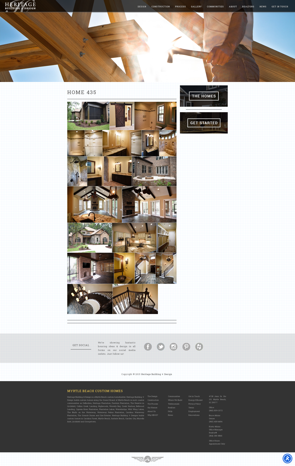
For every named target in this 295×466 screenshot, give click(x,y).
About (233, 6)
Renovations (193, 415)
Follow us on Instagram (173, 347)
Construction (160, 6)
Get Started (204, 123)
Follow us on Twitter (161, 347)
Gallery (196, 6)
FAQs (170, 411)
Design (142, 6)
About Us (152, 411)
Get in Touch (280, 6)
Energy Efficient (195, 400)
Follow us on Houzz (199, 347)
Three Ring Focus (147, 459)
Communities (215, 6)
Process (180, 6)
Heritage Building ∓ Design (156, 374)
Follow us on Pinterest (186, 347)
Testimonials (173, 403)
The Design (152, 396)
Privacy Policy (194, 403)
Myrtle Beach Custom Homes (95, 391)
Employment (194, 411)
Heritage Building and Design (20, 6)
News (262, 6)
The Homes (204, 96)
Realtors (248, 6)
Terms (191, 407)
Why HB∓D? (153, 415)
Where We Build (175, 400)
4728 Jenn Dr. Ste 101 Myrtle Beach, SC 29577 (217, 399)
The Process (153, 403)
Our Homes (152, 407)
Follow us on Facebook (148, 347)
